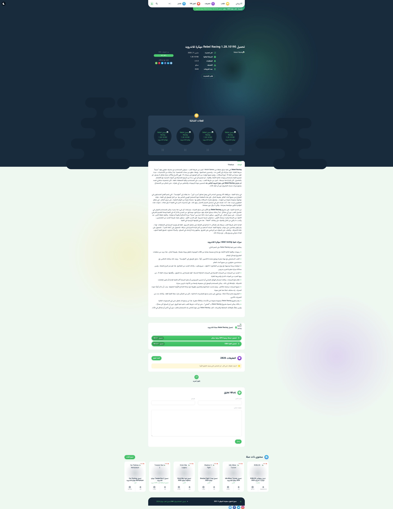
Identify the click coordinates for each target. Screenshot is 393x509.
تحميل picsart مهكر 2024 (178, 501)
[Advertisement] (196, 25)
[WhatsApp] (156, 63)
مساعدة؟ (231, 164)
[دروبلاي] (239, 3)
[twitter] (162, 63)
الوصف (239, 164)
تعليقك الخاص (238, 408)
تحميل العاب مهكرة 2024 (163, 501)
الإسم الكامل (238, 398)
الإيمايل (193, 398)
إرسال (238, 441)
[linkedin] (168, 63)
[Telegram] (171, 63)
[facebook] (165, 63)
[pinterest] (159, 63)
